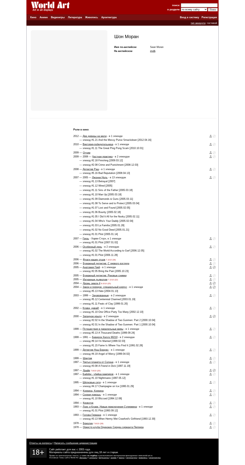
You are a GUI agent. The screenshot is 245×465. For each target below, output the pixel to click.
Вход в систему (189, 17)
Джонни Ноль (100, 177)
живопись (143, 458)
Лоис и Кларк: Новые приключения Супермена (110, 406)
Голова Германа (92, 414)
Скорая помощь (92, 394)
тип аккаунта (198, 23)
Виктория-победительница (98, 144)
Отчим (86, 152)
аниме (114, 458)
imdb (152, 51)
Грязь (86, 238)
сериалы (93, 458)
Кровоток (88, 402)
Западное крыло (92, 316)
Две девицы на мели (95, 136)
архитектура (155, 458)
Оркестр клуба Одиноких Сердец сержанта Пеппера (113, 427)
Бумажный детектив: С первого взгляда (106, 263)
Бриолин (88, 423)
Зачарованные (100, 295)
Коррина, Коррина (93, 390)
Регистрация (209, 17)
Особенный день (92, 246)
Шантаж (87, 358)
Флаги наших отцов (94, 259)
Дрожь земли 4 (91, 283)
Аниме (44, 17)
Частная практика (102, 156)
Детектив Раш (91, 169)
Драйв (86, 370)
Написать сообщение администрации (75, 443)
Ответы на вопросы (40, 443)
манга (121, 458)
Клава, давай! (91, 308)
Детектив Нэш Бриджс (96, 349)
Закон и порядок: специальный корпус (105, 287)
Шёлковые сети (92, 382)
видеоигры (104, 458)
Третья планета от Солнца (98, 362)
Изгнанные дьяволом (95, 279)
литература (131, 458)
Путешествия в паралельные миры (103, 328)
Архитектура (109, 17)
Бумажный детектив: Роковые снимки (105, 275)
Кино (33, 17)
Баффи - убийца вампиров (98, 374)
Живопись (91, 17)
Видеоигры (58, 17)
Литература (75, 17)
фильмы (83, 458)
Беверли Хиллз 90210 (105, 337)
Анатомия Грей (91, 267)
